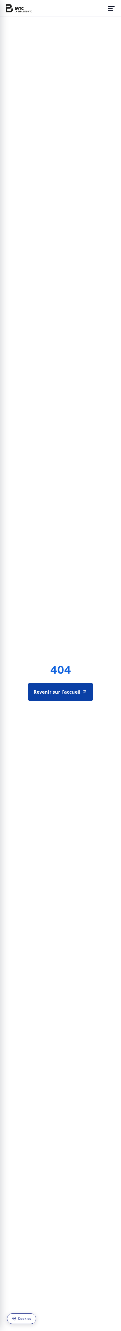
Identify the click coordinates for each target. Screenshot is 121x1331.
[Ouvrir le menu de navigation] (111, 8)
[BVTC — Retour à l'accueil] (19, 8)
